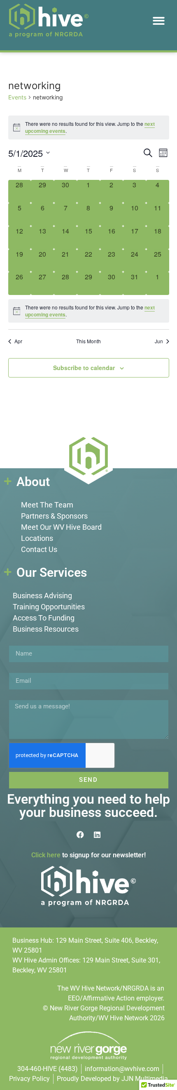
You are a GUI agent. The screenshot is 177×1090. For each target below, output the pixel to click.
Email (17, 669)
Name (17, 642)
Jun (159, 341)
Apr (18, 341)
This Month (88, 341)
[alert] (88, 311)
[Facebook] (80, 834)
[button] (158, 21)
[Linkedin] (97, 834)
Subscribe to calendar (84, 367)
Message (22, 697)
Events (17, 97)
